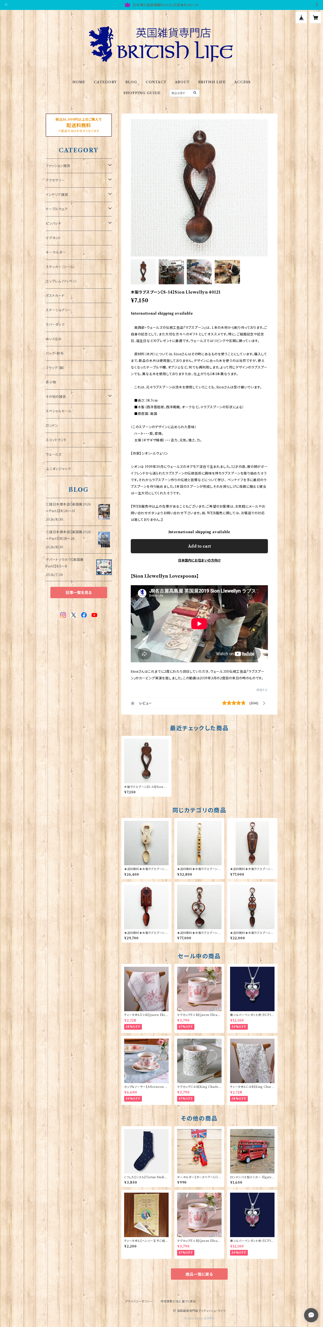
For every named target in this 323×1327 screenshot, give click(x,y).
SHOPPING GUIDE (142, 93)
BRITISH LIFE (212, 82)
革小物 (51, 382)
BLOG (131, 82)
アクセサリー (55, 180)
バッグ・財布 (55, 353)
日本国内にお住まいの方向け (199, 560)
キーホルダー (56, 252)
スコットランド (56, 440)
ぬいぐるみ (54, 339)
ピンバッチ (53, 223)
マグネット (53, 238)
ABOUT (182, 82)
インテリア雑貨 (57, 195)
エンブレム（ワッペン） (61, 281)
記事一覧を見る (79, 592)
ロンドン (52, 425)
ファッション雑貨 (58, 166)
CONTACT (156, 82)
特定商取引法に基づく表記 (178, 1301)
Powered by (194, 1318)
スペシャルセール (58, 411)
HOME (78, 82)
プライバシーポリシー (139, 1301)
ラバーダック (55, 324)
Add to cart (199, 546)
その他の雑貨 (56, 397)
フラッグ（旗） (55, 368)
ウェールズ (54, 454)
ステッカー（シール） (60, 267)
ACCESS (242, 82)
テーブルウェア (57, 209)
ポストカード (55, 296)
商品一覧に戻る (199, 1274)
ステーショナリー (58, 310)
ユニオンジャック (58, 469)
